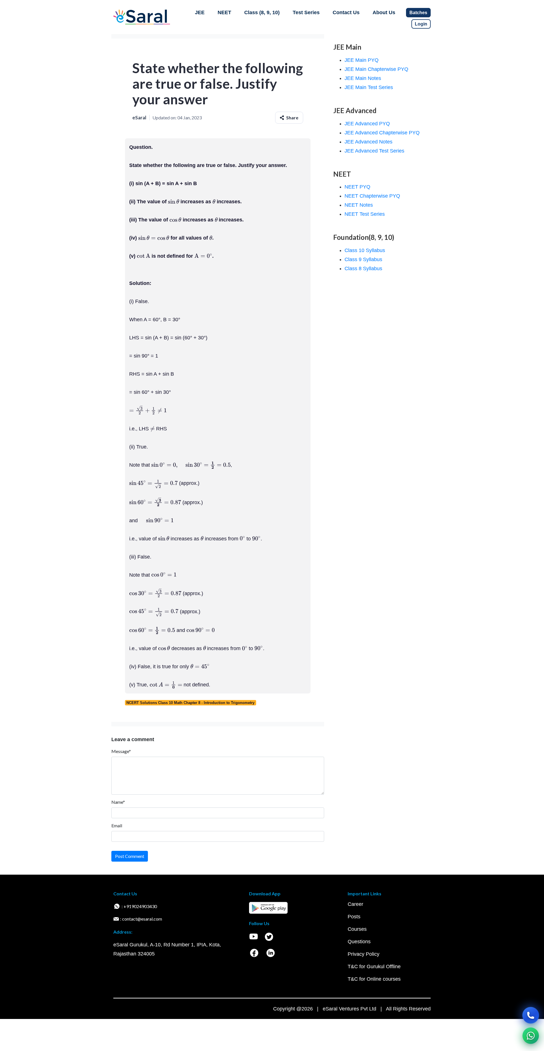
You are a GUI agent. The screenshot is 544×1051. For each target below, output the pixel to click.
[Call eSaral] (530, 1015)
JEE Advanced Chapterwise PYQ (382, 133)
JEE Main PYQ (362, 60)
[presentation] (173, 201)
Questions (359, 941)
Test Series (306, 12)
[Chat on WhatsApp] (530, 1035)
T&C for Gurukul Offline (374, 966)
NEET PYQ (357, 187)
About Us (384, 12)
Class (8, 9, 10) (262, 12)
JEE (200, 12)
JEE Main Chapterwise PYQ (376, 69)
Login (421, 24)
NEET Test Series (365, 214)
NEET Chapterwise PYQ (372, 196)
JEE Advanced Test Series (374, 151)
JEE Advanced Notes (368, 142)
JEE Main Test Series (369, 87)
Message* (121, 751)
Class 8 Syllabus (363, 268)
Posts (354, 916)
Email (116, 825)
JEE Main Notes (363, 78)
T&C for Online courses (374, 979)
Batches (418, 12)
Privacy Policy (363, 954)
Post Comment (129, 856)
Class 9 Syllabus (363, 259)
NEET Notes (359, 205)
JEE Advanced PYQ (367, 123)
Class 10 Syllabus (365, 250)
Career (355, 904)
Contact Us (346, 12)
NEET (224, 12)
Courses (357, 929)
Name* (118, 802)
